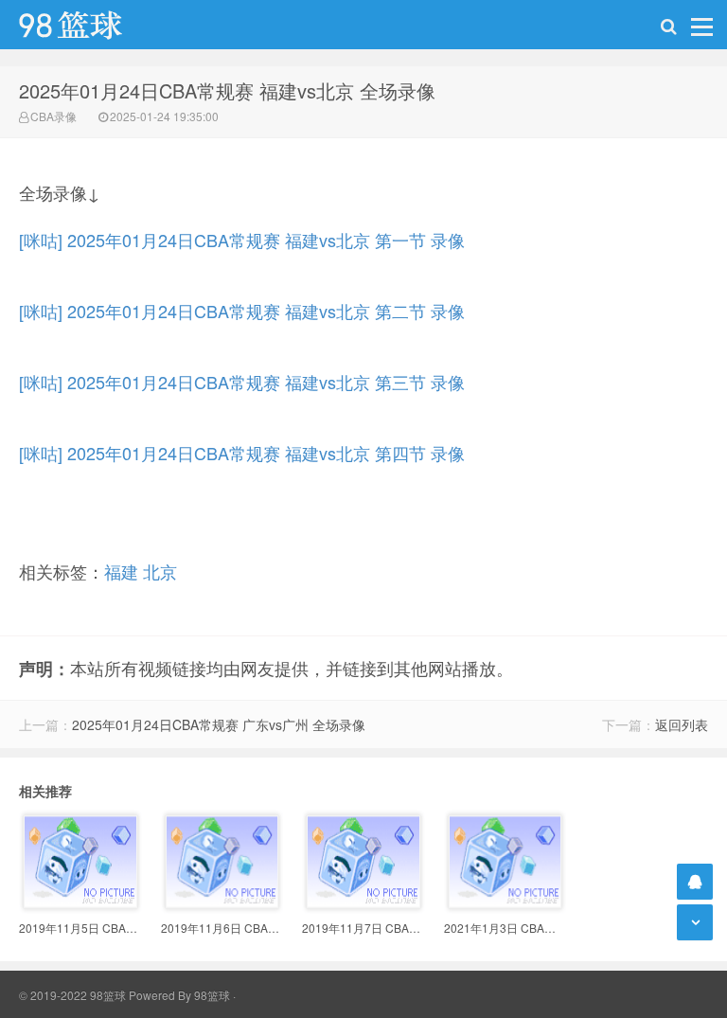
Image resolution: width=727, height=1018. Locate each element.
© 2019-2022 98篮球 (72, 995)
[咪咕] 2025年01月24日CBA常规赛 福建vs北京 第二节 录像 (242, 310)
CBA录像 (53, 116)
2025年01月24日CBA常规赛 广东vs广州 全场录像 (218, 724)
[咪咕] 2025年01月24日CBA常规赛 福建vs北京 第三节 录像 (242, 381)
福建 (121, 571)
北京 (160, 571)
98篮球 (212, 995)
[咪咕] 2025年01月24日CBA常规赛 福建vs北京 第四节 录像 (242, 452)
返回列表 (681, 724)
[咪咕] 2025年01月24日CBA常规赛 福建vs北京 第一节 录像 (242, 239)
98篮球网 (94, 24)
